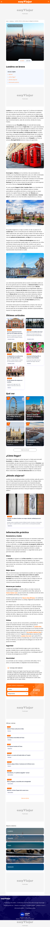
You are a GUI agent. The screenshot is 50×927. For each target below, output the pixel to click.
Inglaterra (12, 21)
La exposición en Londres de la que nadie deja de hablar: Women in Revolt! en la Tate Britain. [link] (15, 358)
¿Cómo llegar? (12, 77)
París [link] (9, 845)
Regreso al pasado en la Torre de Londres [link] (15, 441)
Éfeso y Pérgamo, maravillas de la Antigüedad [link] (19, 781)
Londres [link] (10, 831)
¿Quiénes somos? (40, 905)
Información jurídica (19, 908)
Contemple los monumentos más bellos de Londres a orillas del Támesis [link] (33, 442)
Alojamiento (17, 693)
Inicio (7, 21)
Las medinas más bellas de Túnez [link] (15, 737)
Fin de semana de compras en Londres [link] (14, 381)
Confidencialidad (31, 905)
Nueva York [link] (11, 860)
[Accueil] (25, 1)
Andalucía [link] (10, 852)
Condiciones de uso (8, 905)
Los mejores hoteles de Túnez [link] (14, 746)
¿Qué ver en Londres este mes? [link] (35, 332)
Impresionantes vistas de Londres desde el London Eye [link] (14, 416)
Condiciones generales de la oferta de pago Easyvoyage (30, 902)
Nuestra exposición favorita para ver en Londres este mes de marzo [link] (14, 333)
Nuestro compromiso (20, 905)
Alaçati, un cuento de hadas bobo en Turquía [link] (18, 755)
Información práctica (14, 82)
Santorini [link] (10, 867)
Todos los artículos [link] (25, 450)
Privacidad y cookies (31, 908)
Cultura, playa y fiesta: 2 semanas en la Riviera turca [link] (20, 764)
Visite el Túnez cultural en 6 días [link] (15, 729)
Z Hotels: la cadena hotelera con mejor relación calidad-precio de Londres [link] (24, 519)
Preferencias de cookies (10, 902)
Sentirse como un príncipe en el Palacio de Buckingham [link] (35, 416)
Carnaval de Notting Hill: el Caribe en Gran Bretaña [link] (34, 357)
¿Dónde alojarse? (13, 79)
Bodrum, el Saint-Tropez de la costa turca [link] (17, 790)
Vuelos (17, 689)
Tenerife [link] (10, 838)
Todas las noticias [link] (25, 798)
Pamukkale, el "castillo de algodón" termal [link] (18, 772)
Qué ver (11, 74)
